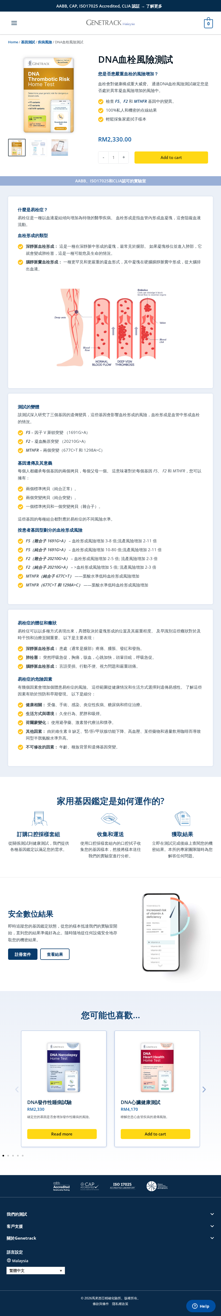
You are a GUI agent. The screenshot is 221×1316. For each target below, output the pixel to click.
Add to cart (171, 157)
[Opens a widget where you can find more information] (201, 1306)
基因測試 (28, 42)
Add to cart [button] (155, 1134)
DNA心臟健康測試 (140, 1102)
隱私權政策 (120, 1303)
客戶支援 (15, 1226)
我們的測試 (17, 1214)
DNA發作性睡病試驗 (49, 1102)
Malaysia (20, 1260)
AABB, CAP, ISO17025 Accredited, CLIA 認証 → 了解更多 (109, 6)
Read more (61, 1134)
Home (13, 42)
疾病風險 (45, 42)
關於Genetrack (21, 1238)
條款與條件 (101, 1303)
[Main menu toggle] (14, 23)
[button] (55, 954)
